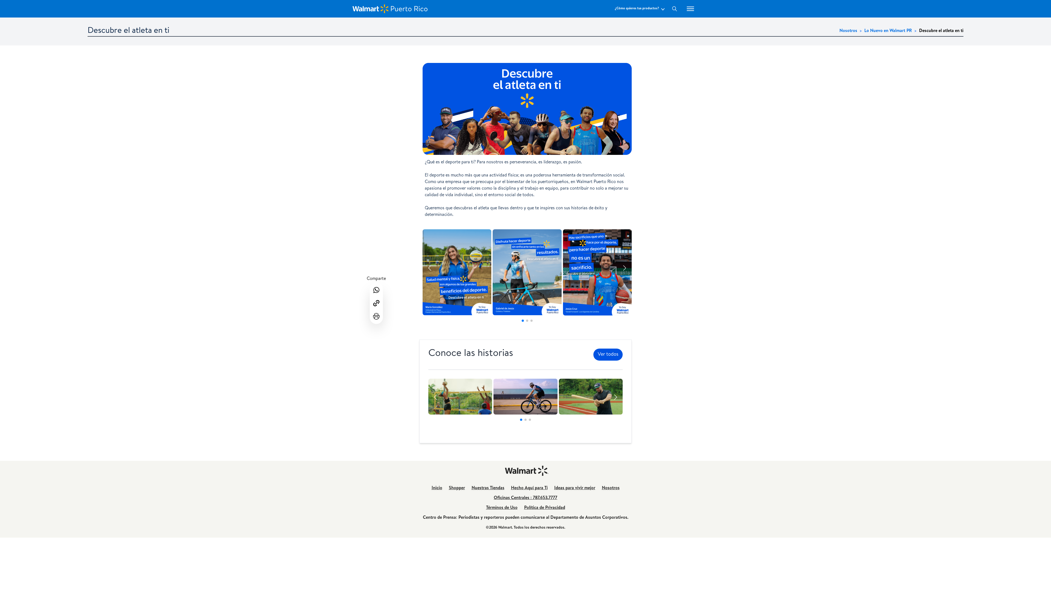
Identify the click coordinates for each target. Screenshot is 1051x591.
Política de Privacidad (544, 508)
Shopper (457, 488)
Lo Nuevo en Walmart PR (888, 31)
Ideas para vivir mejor (574, 488)
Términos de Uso (502, 508)
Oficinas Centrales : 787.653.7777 (525, 498)
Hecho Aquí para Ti (529, 488)
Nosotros (848, 31)
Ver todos (608, 354)
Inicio (437, 488)
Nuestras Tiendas (488, 488)
